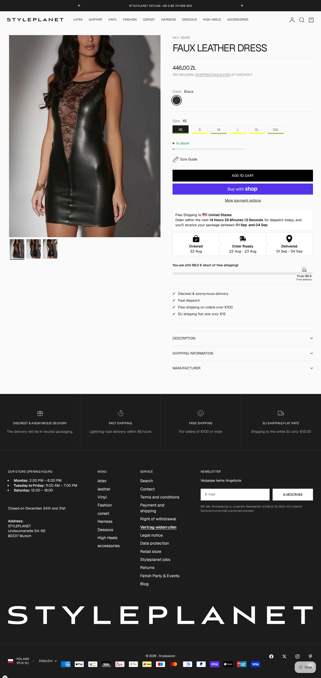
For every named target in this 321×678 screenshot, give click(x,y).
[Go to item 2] (33, 249)
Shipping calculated (212, 75)
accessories (238, 20)
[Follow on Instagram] (297, 656)
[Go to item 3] (50, 249)
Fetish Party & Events (159, 575)
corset (149, 20)
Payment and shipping (152, 507)
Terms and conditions (159, 497)
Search (146, 480)
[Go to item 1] (17, 249)
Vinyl (112, 20)
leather (95, 20)
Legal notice (151, 535)
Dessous (189, 20)
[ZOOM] (148, 225)
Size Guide (188, 159)
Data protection (154, 543)
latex (78, 20)
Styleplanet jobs (155, 559)
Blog (144, 583)
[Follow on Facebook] (271, 656)
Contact (147, 489)
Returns (147, 567)
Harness (168, 20)
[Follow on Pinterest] (310, 656)
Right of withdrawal (158, 519)
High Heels (212, 20)
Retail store (150, 551)
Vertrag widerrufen (158, 527)
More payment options (243, 200)
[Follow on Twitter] (284, 656)
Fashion (130, 20)
